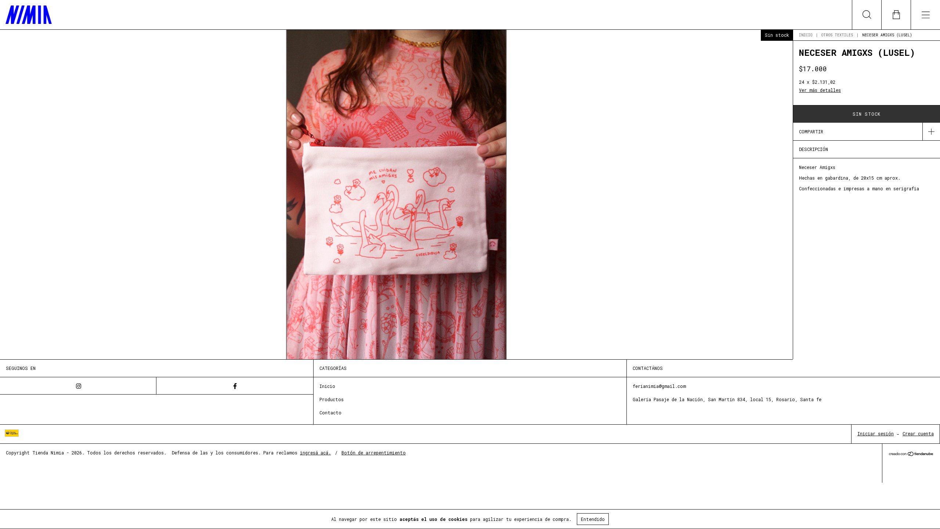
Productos (331, 399)
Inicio (805, 35)
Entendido (593, 519)
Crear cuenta (918, 433)
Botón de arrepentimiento (373, 453)
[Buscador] (866, 14)
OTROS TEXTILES (837, 35)
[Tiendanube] (911, 454)
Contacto (330, 412)
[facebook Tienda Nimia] (234, 385)
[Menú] (925, 14)
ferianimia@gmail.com (659, 386)
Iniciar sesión (875, 433)
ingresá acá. (315, 453)
